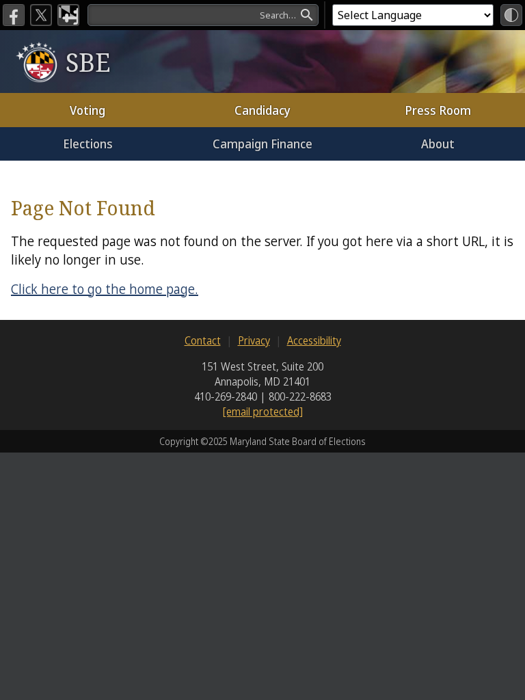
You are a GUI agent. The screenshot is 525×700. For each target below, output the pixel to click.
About (438, 143)
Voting (87, 110)
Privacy (254, 340)
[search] (203, 15)
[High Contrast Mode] (511, 15)
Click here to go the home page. (104, 289)
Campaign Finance (262, 143)
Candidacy (262, 110)
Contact (203, 340)
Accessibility (314, 340)
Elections (88, 143)
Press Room (438, 110)
